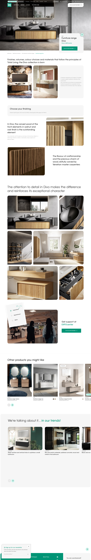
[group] (15, 1)
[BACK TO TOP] (87, 549)
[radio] (12, 1)
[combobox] (83, 1)
